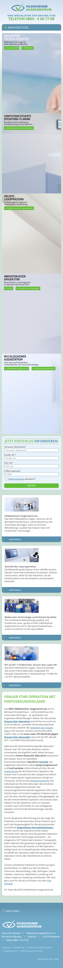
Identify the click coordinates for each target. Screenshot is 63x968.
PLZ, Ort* (8, 462)
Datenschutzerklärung (39, 947)
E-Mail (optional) (12, 470)
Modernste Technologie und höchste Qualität (31, 617)
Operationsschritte (39, 780)
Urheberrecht (10, 951)
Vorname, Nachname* (15, 446)
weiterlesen (15, 539)
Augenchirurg (11, 771)
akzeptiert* (22, 478)
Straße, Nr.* (10, 454)
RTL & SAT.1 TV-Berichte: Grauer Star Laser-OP (31, 664)
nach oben (10, 911)
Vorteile (9, 288)
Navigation (18, 27)
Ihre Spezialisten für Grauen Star (31, 15)
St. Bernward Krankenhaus (44, 368)
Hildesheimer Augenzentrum (17, 368)
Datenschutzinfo (16, 478)
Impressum (18, 947)
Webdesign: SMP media (48, 959)
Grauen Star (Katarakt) (17, 737)
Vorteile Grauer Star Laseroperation (20, 128)
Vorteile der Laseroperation (20, 566)
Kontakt (6, 947)
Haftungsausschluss (31, 951)
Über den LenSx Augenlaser (28, 288)
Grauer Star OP (12, 48)
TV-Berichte (28, 48)
